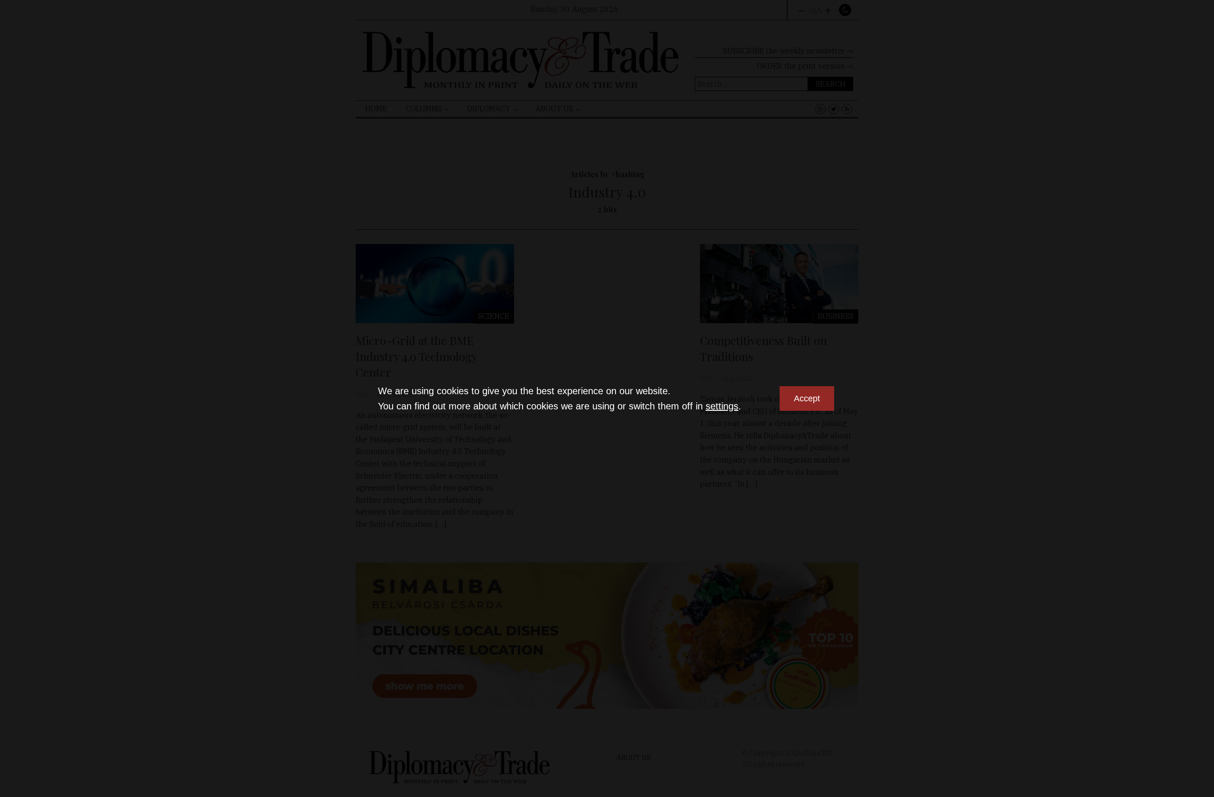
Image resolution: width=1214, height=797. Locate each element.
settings (722, 406)
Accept (807, 398)
